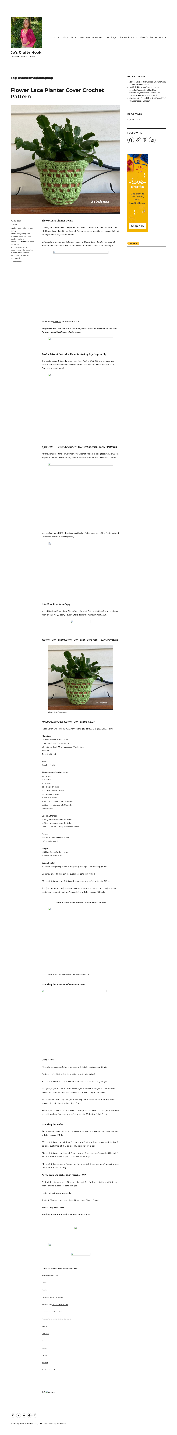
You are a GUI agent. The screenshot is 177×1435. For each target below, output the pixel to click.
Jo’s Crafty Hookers (58, 1297)
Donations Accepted (48, 1370)
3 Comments (16, 262)
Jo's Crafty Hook (26, 52)
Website (44, 1290)
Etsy (43, 1341)
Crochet (14, 224)
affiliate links (57, 321)
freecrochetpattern (19, 247)
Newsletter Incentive (91, 37)
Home (56, 37)
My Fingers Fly (97, 354)
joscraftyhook (23, 253)
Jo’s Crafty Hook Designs (60, 1304)
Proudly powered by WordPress (53, 1424)
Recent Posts (127, 37)
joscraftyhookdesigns (20, 255)
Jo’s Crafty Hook (57, 1312)
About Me (68, 37)
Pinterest (45, 1363)
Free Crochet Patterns (151, 37)
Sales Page (110, 37)
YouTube (44, 1355)
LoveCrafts (52, 328)
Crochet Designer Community (61, 1319)
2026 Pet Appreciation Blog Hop (142, 90)
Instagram (45, 1348)
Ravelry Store (72, 614)
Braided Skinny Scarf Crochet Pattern (144, 87)
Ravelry (44, 1326)
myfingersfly (16, 258)
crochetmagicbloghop (20, 233)
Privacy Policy (32, 1424)
